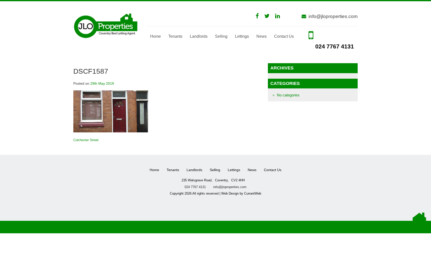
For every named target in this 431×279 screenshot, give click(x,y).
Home (155, 36)
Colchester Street (86, 140)
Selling (221, 36)
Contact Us (284, 36)
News (261, 36)
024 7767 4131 (334, 46)
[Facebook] (260, 16)
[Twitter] (269, 16)
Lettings (242, 36)
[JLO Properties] (106, 25)
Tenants (175, 36)
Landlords (199, 36)
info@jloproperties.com (333, 16)
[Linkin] (280, 16)
